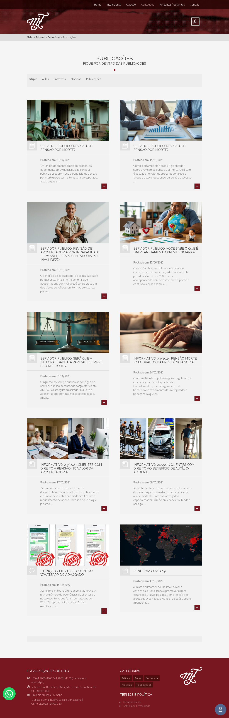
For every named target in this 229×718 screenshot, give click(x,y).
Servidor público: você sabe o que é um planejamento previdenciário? (165, 250)
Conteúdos (147, 4)
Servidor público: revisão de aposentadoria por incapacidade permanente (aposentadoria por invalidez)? (70, 254)
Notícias (76, 79)
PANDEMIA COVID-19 (149, 571)
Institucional (114, 4)
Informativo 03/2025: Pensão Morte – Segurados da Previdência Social (165, 360)
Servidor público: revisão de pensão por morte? (66, 148)
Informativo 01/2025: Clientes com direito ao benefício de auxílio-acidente (164, 468)
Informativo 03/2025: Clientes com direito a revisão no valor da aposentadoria (71, 468)
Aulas (45, 79)
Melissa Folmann (36, 37)
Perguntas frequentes (172, 4)
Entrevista (60, 79)
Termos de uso (132, 702)
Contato (194, 4)
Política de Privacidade (136, 706)
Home (97, 4)
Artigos (33, 79)
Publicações (93, 79)
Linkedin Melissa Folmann (46, 695)
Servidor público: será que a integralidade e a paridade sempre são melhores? (71, 362)
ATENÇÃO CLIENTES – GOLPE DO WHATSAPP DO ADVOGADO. (66, 572)
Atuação (131, 4)
